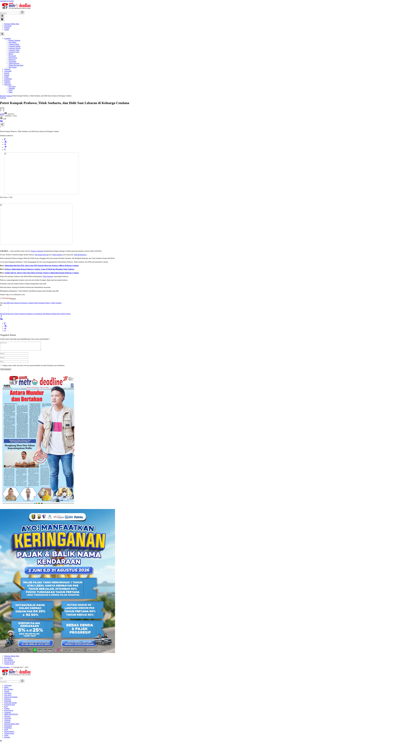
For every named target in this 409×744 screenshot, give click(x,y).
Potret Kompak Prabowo (42, 303)
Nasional (3, 98)
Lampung (7, 712)
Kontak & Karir (9, 662)
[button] (22, 12)
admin (2, 114)
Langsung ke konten (7, 1)
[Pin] (5, 147)
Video (6, 735)
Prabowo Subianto (37, 251)
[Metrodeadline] (16, 10)
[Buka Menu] (2, 19)
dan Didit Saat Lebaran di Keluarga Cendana (18, 303)
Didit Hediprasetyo (80, 255)
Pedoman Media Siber (11, 24)
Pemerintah (8, 726)
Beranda (7, 737)
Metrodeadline (5, 667)
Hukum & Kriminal (10, 697)
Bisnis (6, 687)
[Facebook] (4, 139)
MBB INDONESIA (11, 714)
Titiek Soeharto (57, 255)
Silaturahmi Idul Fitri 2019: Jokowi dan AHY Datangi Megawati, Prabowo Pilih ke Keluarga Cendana (42, 265)
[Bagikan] (2, 124)
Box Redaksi (8, 660)
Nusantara (7, 718)
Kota (6, 706)
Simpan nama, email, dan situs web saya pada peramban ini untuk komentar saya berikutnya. (34, 365)
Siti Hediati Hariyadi (42, 255)
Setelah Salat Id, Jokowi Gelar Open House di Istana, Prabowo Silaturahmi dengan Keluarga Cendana (42, 273)
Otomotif (7, 722)
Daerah (6, 691)
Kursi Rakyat (8, 710)
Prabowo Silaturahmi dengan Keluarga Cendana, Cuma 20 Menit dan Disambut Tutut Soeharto (39, 269)
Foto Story (7, 695)
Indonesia (7, 699)
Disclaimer (8, 26)
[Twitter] (5, 142)
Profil (6, 729)
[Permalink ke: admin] (2, 111)
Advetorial (7, 685)
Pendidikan (8, 728)
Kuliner (6, 708)
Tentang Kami (9, 664)
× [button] (1, 678)
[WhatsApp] (5, 150)
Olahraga (7, 720)
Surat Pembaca (9, 731)
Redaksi (7, 28)
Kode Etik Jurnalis (10, 703)
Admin (6, 29)
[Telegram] (5, 144)
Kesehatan (7, 701)
